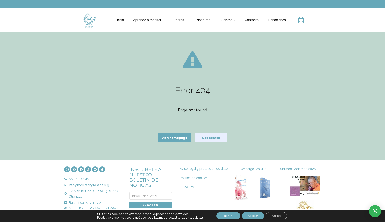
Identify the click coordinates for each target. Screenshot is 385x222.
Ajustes (276, 215)
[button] (375, 211)
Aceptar (253, 215)
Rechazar (228, 215)
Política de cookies (194, 178)
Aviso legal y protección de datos (204, 169)
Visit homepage (174, 138)
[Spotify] (95, 169)
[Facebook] (81, 169)
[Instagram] (67, 169)
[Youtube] (74, 169)
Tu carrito (187, 187)
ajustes (199, 217)
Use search (211, 138)
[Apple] (102, 169)
